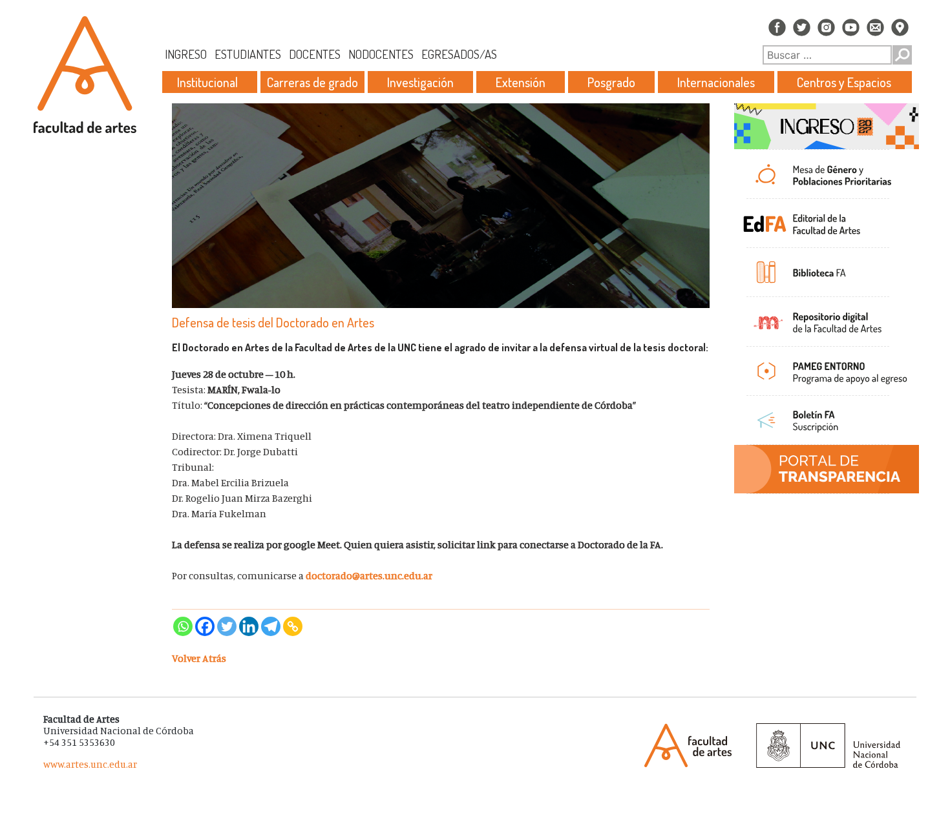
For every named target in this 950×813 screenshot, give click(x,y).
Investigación (420, 82)
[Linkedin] (249, 626)
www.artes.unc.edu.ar (90, 764)
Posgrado (611, 82)
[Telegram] (270, 626)
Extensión (520, 82)
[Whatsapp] (183, 626)
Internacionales (716, 82)
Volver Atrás (199, 658)
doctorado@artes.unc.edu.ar (369, 575)
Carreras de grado (312, 82)
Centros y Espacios (844, 82)
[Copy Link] (292, 626)
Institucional (207, 82)
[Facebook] (205, 626)
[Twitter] (227, 626)
